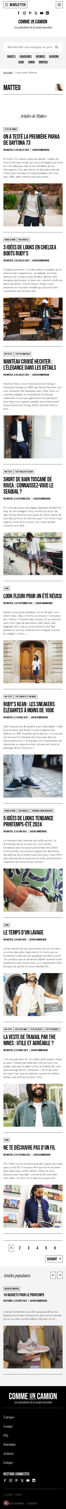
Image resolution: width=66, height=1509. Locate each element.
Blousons (54, 56)
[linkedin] (47, 13)
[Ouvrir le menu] (59, 4)
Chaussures (26, 56)
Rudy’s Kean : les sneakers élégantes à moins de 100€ (29, 707)
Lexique (8, 1462)
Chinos (31, 62)
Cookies (32, 1503)
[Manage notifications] (6, 1503)
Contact (8, 1426)
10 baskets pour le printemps (23, 1294)
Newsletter (18, 4)
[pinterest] (30, 13)
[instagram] (24, 13)
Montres (43, 62)
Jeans (21, 62)
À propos (8, 1417)
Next (60, 1275)
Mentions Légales (13, 1503)
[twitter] (35, 13)
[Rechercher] (56, 47)
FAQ (5, 1435)
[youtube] (41, 13)
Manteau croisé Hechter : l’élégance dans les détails (29, 365)
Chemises (40, 56)
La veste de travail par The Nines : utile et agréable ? (29, 1040)
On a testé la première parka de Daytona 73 (31, 140)
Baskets (11, 56)
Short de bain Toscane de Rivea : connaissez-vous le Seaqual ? (28, 485)
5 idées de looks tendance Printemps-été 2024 (28, 821)
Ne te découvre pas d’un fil (29, 1148)
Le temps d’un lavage (23, 932)
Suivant (52, 1259)
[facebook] (18, 13)
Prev (53, 1275)
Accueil (7, 72)
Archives (8, 1453)
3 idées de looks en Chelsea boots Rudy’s (29, 250)
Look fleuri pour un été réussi (32, 596)
